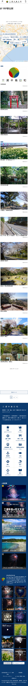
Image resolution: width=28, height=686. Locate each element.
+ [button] (1, 26)
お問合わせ (14, 678)
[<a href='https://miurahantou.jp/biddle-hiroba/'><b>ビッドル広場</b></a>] (23, 45)
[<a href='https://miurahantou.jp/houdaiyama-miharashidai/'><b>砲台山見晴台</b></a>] (5, 41)
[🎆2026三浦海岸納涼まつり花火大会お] (20, 655)
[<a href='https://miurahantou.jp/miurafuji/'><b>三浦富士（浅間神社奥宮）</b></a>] (7, 42)
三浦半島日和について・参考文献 (7, 673)
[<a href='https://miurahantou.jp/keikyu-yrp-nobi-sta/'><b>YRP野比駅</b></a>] (14, 44)
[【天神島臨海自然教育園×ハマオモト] (8, 655)
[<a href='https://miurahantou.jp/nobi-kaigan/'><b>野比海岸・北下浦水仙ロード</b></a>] (16, 46)
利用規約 (20, 672)
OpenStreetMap (21, 61)
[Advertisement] (14, 15)
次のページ (14, 392)
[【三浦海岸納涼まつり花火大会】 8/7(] (20, 604)
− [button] (1, 28)
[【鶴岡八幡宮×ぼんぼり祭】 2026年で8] (8, 642)
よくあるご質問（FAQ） (20, 676)
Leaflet (16, 61)
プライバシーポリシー (7, 676)
